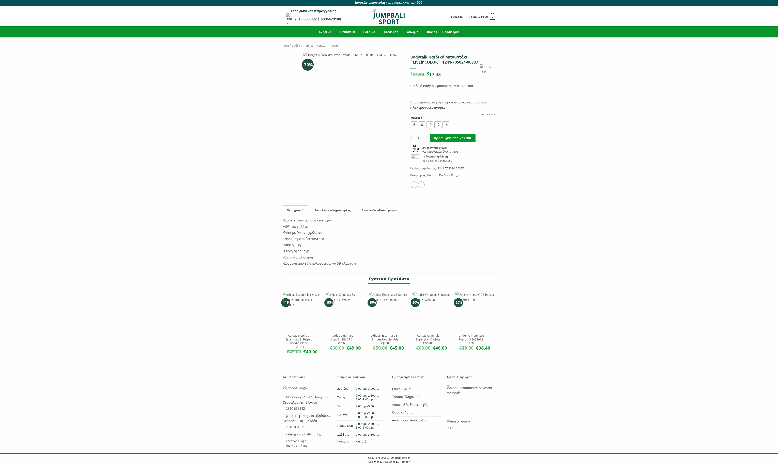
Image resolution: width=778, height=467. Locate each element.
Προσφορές (450, 32)
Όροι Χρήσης (402, 412)
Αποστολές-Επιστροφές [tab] (379, 210)
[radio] (414, 125)
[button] (457, 16)
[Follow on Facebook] (488, 2)
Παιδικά (369, 32)
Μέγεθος (416, 118)
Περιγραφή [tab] (295, 210)
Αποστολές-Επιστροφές (410, 404)
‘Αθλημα (413, 32)
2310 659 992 (306, 19)
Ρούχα (334, 45)
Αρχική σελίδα (291, 45)
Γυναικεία (347, 32)
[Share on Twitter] (421, 184)
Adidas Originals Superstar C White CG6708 (428, 339)
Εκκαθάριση (488, 114)
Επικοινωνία (401, 389)
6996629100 (331, 19)
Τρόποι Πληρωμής (406, 397)
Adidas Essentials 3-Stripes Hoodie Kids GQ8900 (385, 339)
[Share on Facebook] (414, 184)
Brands (432, 32)
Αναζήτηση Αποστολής (409, 420)
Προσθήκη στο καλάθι (453, 138)
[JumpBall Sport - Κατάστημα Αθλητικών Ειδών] (389, 17)
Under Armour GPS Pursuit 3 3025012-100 (471, 339)
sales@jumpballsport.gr (303, 434)
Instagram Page (296, 445)
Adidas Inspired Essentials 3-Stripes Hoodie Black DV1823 (298, 341)
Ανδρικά (325, 32)
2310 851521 (295, 427)
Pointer (404, 462)
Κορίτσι (321, 45)
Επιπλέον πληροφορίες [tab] (332, 210)
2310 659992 (295, 408)
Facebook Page (295, 441)
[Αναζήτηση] (446, 17)
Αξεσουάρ (391, 32)
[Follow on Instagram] (493, 2)
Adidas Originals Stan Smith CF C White (342, 339)
